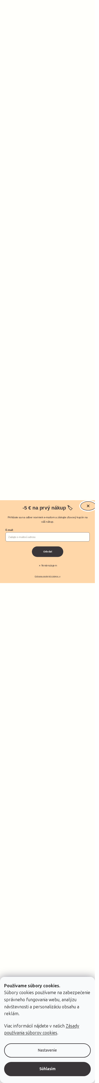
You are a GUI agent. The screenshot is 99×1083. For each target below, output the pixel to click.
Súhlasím (47, 1069)
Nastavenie (47, 1050)
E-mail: (9, 530)
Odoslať (47, 551)
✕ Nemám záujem (47, 565)
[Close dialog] (88, 505)
